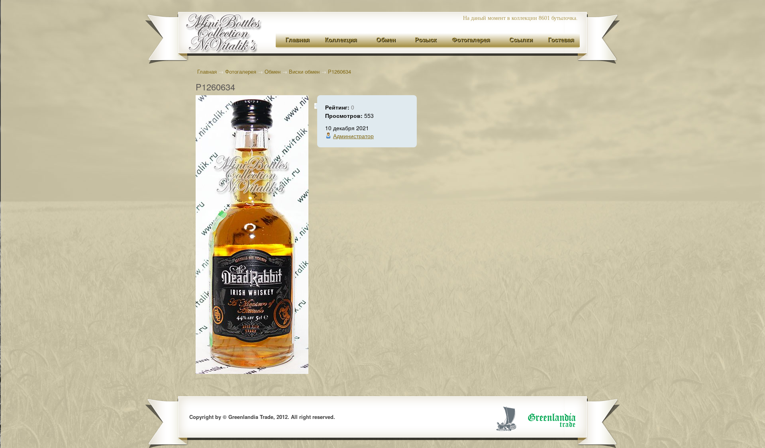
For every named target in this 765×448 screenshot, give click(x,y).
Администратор (353, 136)
